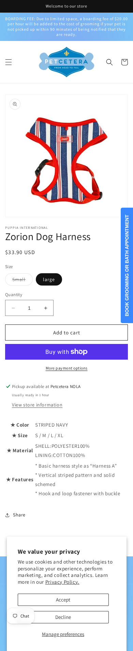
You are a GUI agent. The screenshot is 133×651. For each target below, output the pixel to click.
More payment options (67, 368)
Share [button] (19, 515)
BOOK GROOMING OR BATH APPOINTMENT (127, 265)
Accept (63, 599)
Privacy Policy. (62, 582)
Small (22, 281)
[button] (8, 62)
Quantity (13, 294)
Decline (63, 617)
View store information (37, 405)
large (49, 279)
